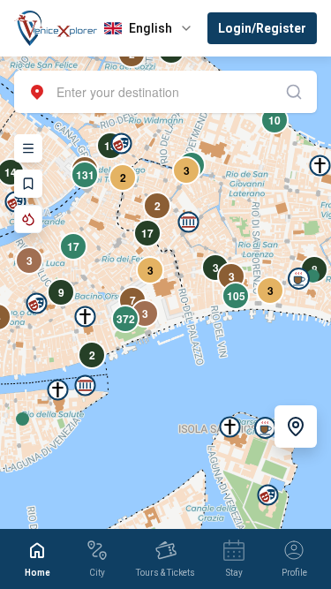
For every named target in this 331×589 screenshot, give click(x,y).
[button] (85, 385)
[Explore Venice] (28, 148)
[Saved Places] (28, 184)
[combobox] (165, 92)
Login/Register (262, 28)
